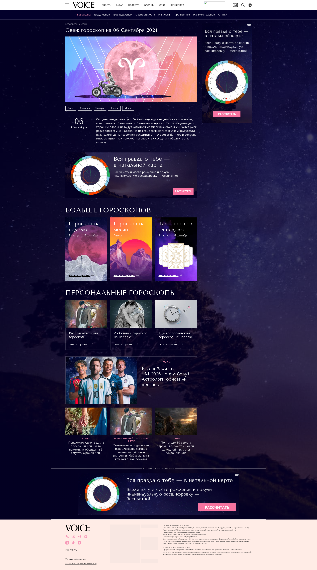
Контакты (71, 549)
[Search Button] (243, 5)
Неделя (114, 108)
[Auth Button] (250, 5)
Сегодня (85, 108)
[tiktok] (73, 543)
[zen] (85, 536)
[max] (79, 543)
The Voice (83, 5)
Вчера (71, 108)
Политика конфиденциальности (81, 563)
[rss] (67, 536)
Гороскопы (71, 24)
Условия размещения (75, 559)
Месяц (128, 108)
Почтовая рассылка (235, 5)
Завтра (100, 108)
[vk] (73, 536)
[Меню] (67, 5)
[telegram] (79, 536)
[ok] (67, 543)
